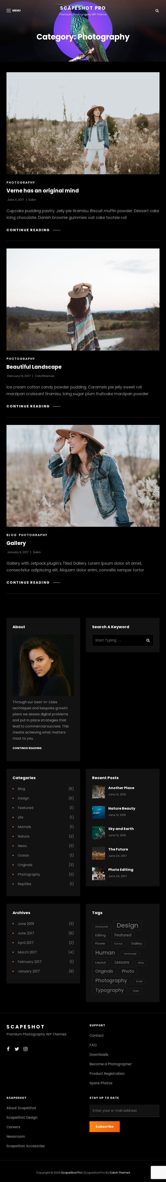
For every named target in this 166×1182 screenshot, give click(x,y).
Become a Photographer (110, 1064)
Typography (109, 990)
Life (20, 817)
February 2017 (30, 961)
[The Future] (98, 853)
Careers (13, 1126)
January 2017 (29, 971)
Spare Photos (100, 1083)
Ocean (23, 855)
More (141, 962)
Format (118, 943)
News (22, 845)
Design (23, 798)
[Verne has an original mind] (83, 123)
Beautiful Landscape (34, 366)
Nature (23, 836)
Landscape (130, 953)
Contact (96, 1035)
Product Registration (106, 1073)
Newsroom (15, 1136)
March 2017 (27, 952)
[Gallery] (83, 476)
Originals (25, 864)
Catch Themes (120, 1173)
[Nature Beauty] (98, 812)
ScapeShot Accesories (25, 1146)
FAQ (93, 1045)
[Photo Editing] (98, 873)
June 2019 (26, 923)
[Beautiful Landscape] (83, 299)
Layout (100, 962)
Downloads (98, 1054)
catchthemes (44, 376)
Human (105, 952)
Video (136, 991)
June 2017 (26, 933)
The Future (118, 849)
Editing (100, 935)
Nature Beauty (121, 808)
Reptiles (24, 883)
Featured (25, 807)
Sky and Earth (121, 828)
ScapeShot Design (21, 1117)
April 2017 (26, 942)
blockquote (101, 926)
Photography (20, 182)
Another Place (121, 787)
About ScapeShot (21, 1107)
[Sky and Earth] (98, 832)
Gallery (16, 543)
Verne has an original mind (42, 190)
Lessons (122, 962)
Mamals (24, 826)
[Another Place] (98, 791)
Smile (139, 981)
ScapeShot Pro (83, 8)
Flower (100, 943)
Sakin (32, 200)
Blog (11, 535)
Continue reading (33, 230)
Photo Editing (120, 869)
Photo (128, 971)
